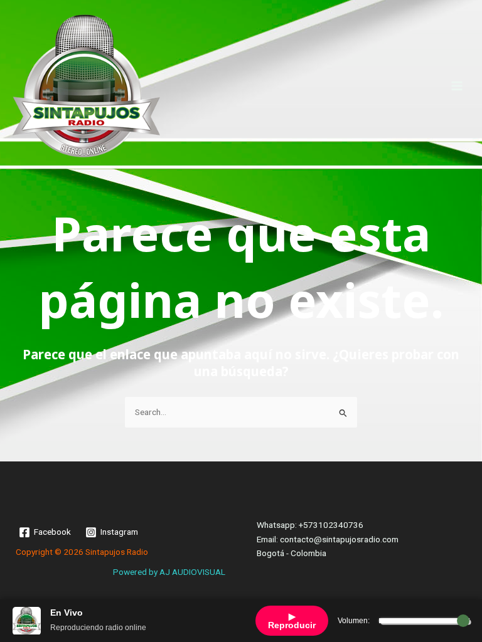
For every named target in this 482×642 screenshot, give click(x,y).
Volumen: (354, 620)
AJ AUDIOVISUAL (192, 572)
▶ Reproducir (292, 620)
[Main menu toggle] (457, 85)
